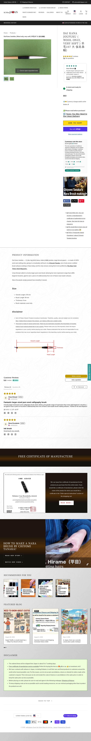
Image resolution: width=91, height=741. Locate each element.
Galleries (50, 12)
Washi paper (64, 7)
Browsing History (10, 23)
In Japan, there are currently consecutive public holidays (74, 626)
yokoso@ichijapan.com (80, 2)
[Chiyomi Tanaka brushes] (63, 588)
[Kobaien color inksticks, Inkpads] (11, 588)
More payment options (75, 134)
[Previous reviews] (65, 72)
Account (81, 12)
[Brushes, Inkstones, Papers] (28, 588)
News (24, 17)
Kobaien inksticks (30, 7)
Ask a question (76, 380)
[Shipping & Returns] (26, 2)
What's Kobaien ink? (29, 12)
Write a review (76, 376)
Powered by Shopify (64, 727)
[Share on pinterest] (12, 413)
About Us (59, 12)
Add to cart (75, 123)
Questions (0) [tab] (16, 387)
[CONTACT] (66, 2)
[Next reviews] (86, 72)
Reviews (41, 12)
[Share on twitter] (8, 413)
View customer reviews (72, 170)
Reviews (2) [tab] (7, 387)
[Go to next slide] (87, 628)
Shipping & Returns (68, 680)
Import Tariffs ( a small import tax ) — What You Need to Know (17, 626)
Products (12, 33)
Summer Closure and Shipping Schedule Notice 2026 (45, 626)
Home (6, 33)
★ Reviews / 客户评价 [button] (89, 372)
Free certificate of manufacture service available (24, 666)
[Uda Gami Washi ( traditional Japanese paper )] (45, 588)
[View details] (75, 186)
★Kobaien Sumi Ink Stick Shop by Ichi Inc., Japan (41, 727)
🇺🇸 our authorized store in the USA (74, 23)
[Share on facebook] (5, 413)
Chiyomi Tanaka (54, 263)
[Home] (11, 12)
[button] (67, 56)
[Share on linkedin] (15, 413)
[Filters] (74, 387)
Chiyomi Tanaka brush (48, 7)
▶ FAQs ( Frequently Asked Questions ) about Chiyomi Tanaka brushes (75, 235)
